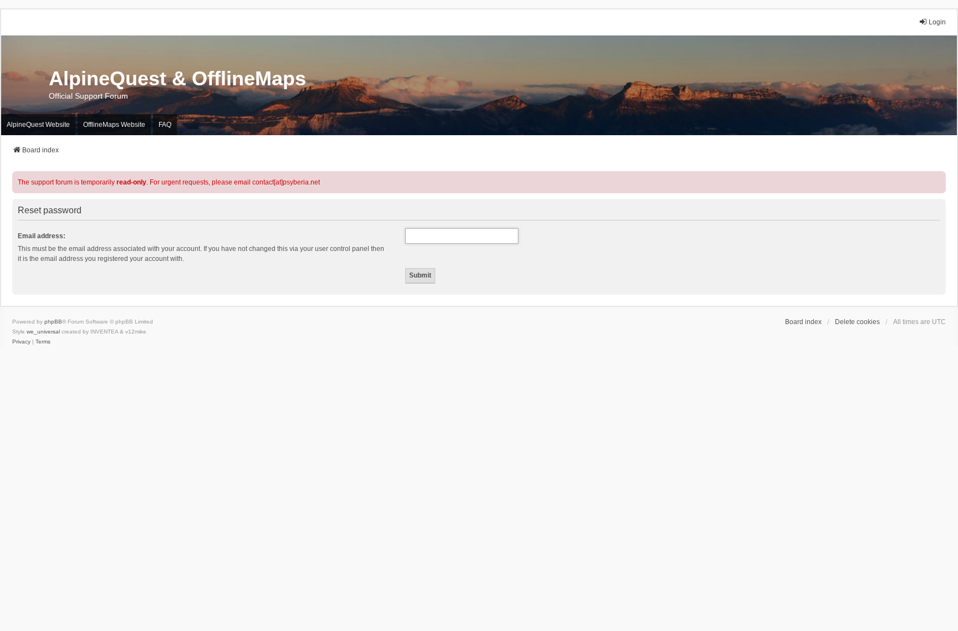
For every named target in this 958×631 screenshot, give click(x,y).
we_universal (43, 332)
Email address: (41, 236)
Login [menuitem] (937, 22)
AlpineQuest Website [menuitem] (38, 125)
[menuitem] (21, 342)
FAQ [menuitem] (165, 125)
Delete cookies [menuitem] (857, 322)
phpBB (53, 322)
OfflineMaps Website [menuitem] (114, 125)
